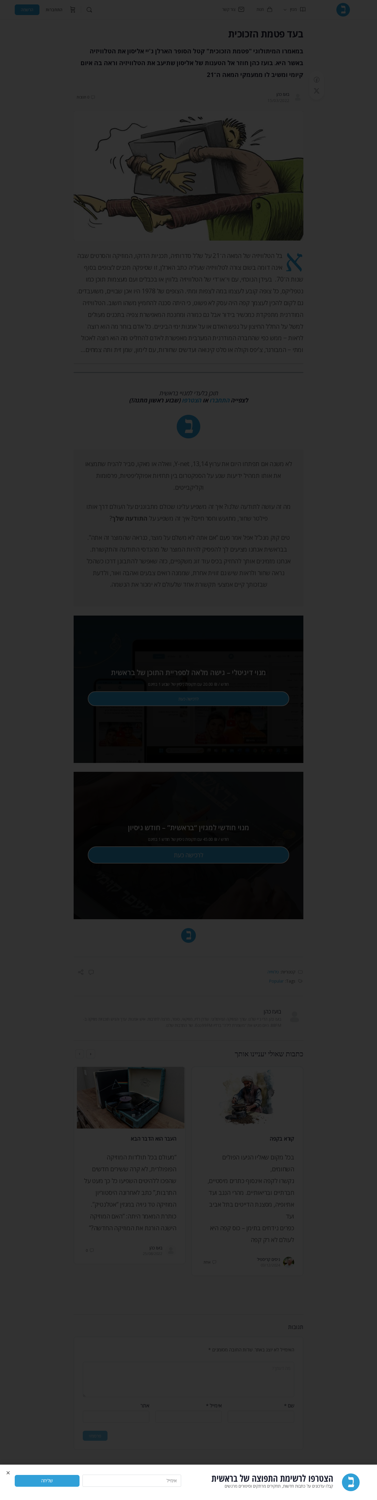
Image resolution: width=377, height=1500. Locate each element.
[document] (188, 750)
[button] (8, 1473)
